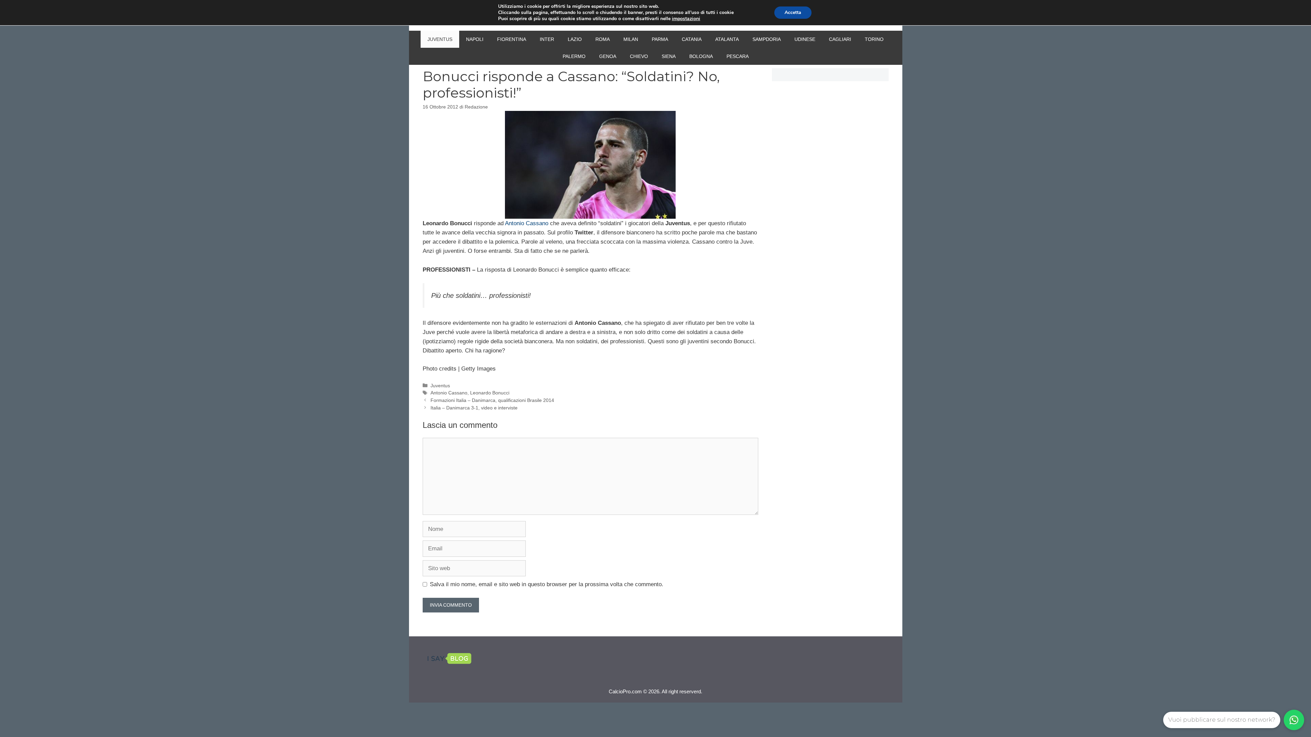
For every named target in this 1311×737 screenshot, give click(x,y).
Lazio (575, 39)
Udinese (804, 39)
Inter (547, 39)
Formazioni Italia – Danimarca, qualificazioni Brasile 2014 (492, 400)
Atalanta (727, 39)
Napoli (474, 39)
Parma (660, 39)
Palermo (574, 56)
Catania (692, 39)
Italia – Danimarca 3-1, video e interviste (474, 407)
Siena (669, 56)
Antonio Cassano (526, 223)
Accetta (793, 12)
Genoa (607, 56)
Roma (602, 39)
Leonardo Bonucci (489, 392)
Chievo (639, 56)
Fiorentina (511, 39)
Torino (874, 39)
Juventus (439, 39)
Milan (630, 39)
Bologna (701, 56)
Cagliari (840, 39)
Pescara (738, 56)
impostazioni (686, 19)
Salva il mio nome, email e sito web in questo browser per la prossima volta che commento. (546, 584)
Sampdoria (766, 39)
